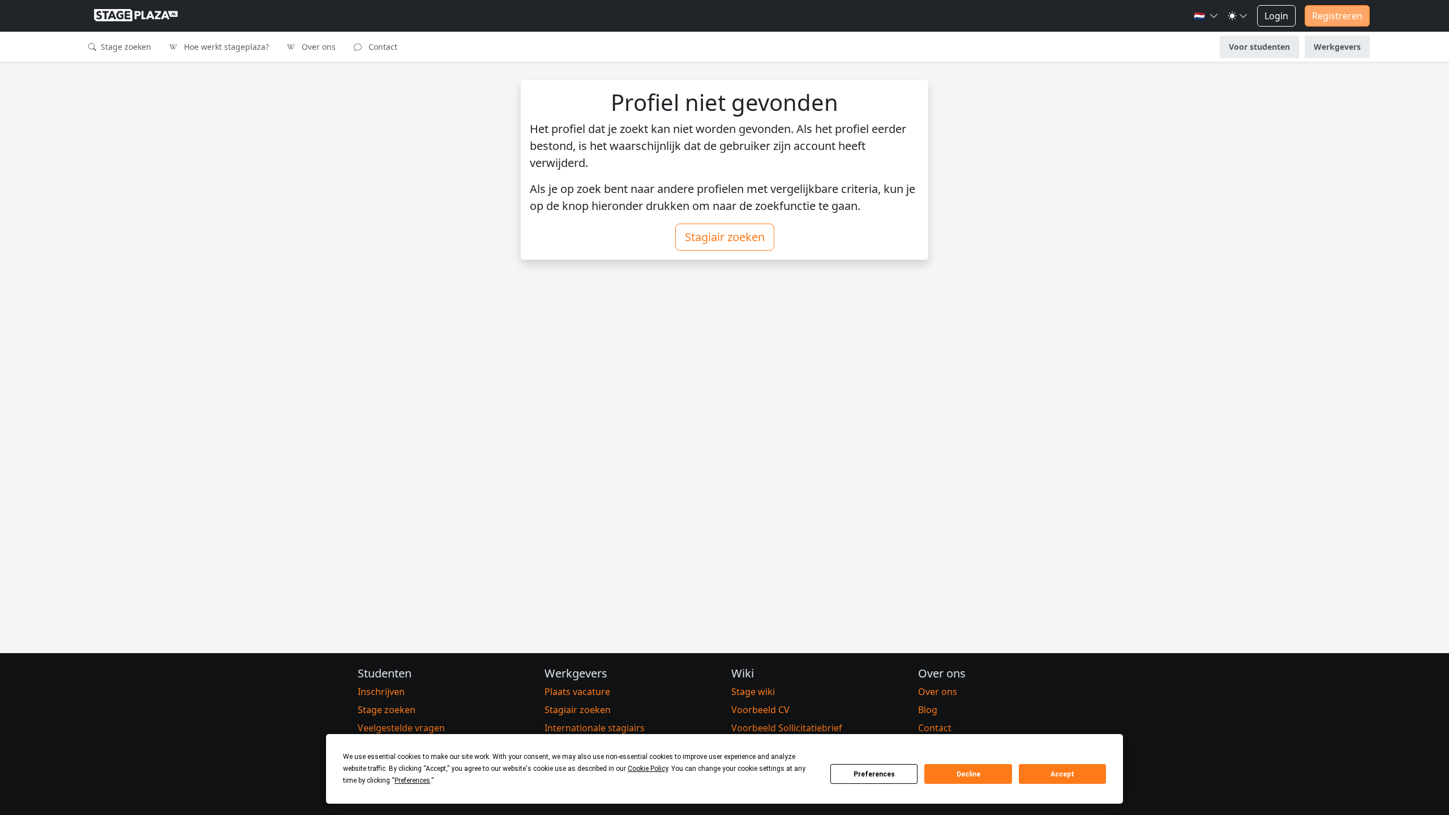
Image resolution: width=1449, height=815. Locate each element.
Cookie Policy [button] (648, 769)
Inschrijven (381, 691)
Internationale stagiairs (595, 728)
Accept (1062, 774)
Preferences (874, 774)
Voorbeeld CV (760, 710)
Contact (381, 46)
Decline (968, 774)
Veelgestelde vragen (401, 728)
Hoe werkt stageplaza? (225, 46)
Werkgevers (1337, 46)
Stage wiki (753, 691)
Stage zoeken (124, 46)
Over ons (317, 46)
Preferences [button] (412, 780)
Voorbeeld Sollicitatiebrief (786, 728)
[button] (1206, 16)
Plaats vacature (577, 691)
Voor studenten (1259, 46)
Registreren (1337, 16)
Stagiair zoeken (725, 236)
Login (1276, 16)
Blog (927, 710)
